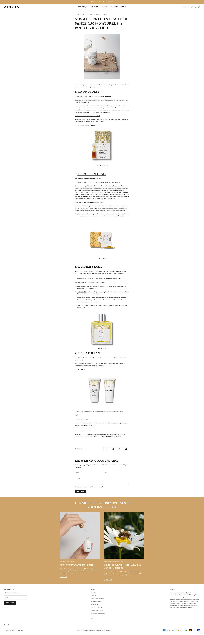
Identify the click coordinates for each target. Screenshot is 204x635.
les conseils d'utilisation (95, 125)
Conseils (93, 592)
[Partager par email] (126, 449)
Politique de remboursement (98, 613)
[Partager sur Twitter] (113, 449)
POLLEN (104, 7)
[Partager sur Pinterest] (119, 449)
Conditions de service (116, 465)
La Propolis (88, 91)
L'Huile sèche (90, 266)
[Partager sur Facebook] (107, 449)
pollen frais (95, 206)
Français (20, 630)
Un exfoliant (90, 353)
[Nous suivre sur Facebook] (4, 624)
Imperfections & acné (96, 607)
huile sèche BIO (82, 292)
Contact (93, 619)
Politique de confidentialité (100, 465)
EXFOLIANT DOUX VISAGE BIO (104, 411)
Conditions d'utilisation (97, 610)
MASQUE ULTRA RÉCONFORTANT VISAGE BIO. (107, 436)
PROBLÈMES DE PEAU (118, 7)
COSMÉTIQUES (83, 7)
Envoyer (80, 491)
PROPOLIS (95, 7)
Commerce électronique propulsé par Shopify (97, 630)
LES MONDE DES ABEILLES (113, 561)
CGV (92, 616)
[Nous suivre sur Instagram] (9, 624)
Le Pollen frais (91, 174)
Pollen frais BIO (102, 258)
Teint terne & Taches (96, 601)
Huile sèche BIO (102, 348)
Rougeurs (93, 595)
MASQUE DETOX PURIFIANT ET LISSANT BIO (94, 423)
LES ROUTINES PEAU (67, 561)
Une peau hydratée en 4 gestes (77, 565)
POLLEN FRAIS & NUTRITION (97, 14)
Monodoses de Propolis (103, 165)
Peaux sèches (94, 604)
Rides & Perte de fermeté (97, 598)
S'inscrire (10, 603)
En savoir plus (63, 576)
